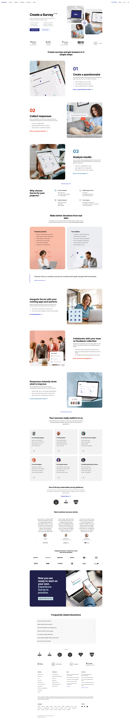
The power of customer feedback (73, 679)
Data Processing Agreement (42, 688)
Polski (76, 706)
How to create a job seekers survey (87, 682)
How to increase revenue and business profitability (86, 675)
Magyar (63, 706)
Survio (43, 715)
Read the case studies (39, 280)
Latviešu (55, 709)
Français (55, 706)
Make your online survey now (45, 598)
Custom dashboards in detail (38, 398)
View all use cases (84, 687)
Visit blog (68, 686)
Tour (38, 678)
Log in (124, 2)
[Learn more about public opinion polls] (83, 477)
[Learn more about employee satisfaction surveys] (59, 451)
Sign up (120, 2)
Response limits (55, 686)
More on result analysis (79, 173)
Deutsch (43, 706)
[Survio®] (4, 2)
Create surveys (67, 696)
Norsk (72, 706)
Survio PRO (40, 680)
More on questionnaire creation (82, 89)
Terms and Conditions (41, 684)
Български (68, 709)
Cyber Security (40, 682)
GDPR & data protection (56, 684)
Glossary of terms (55, 682)
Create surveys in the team (66, 411)
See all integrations (35, 314)
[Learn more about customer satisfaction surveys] (34, 451)
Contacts (53, 678)
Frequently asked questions (57, 676)
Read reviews (65, 496)
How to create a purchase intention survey (87, 685)
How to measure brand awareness (87, 677)
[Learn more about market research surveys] (83, 451)
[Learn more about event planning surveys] (34, 477)
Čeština (39, 706)
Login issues (54, 680)
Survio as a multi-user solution (72, 681)
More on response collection (38, 131)
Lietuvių (51, 709)
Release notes (40, 674)
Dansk (39, 709)
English (47, 706)
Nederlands (68, 706)
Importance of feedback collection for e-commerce (73, 675)
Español (51, 706)
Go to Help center (55, 674)
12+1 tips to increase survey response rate (72, 684)
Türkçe (64, 709)
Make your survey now (66, 183)
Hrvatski (42, 709)
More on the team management (82, 358)
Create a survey (34, 29)
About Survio (40, 676)
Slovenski (47, 709)
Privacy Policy (40, 686)
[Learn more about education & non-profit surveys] (59, 477)
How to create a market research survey (87, 680)
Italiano (59, 706)
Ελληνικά (59, 709)
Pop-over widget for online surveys (73, 677)
